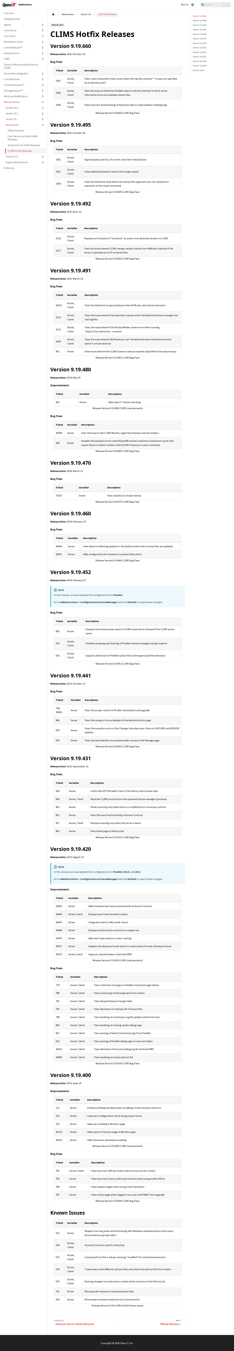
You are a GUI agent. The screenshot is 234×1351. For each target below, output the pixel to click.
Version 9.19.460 (199, 43)
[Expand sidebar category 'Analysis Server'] (42, 53)
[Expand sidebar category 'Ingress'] (42, 24)
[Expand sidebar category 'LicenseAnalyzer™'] (42, 47)
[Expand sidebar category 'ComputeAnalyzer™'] (42, 85)
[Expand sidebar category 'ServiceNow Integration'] (42, 73)
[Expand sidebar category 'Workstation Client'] (42, 41)
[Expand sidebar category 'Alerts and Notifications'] (42, 96)
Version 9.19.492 (199, 25)
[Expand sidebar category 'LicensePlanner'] (42, 79)
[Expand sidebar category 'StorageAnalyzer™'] (42, 90)
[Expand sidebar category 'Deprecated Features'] (42, 162)
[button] (23, 102)
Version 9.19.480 (199, 34)
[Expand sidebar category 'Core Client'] (42, 36)
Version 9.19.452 (199, 47)
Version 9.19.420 (199, 61)
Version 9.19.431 (199, 56)
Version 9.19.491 (199, 29)
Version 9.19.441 (199, 52)
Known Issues (198, 70)
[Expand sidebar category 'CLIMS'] (42, 59)
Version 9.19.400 (199, 65)
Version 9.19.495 (199, 20)
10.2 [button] (183, 4)
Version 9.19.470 (199, 38)
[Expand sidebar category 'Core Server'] (42, 30)
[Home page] (53, 14)
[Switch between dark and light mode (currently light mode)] (192, 4)
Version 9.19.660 (199, 16)
